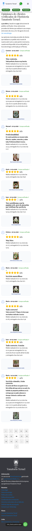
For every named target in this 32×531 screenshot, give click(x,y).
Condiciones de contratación (10, 500)
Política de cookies (6, 495)
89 (6, 441)
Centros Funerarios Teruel (9, 515)
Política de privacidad (7, 497)
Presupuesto (26, 9)
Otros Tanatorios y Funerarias (10, 522)
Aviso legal (4, 490)
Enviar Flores (6, 9)
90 (11, 441)
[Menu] (28, 3)
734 (27, 441)
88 (27, 436)
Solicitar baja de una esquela (10, 504)
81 (16, 431)
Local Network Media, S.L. (11, 479)
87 (21, 436)
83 (26, 431)
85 (11, 436)
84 (6, 436)
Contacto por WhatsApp (8, 507)
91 (16, 441)
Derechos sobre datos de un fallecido (12, 502)
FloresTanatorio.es (15, 476)
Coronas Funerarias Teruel (9, 513)
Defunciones (16, 9)
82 (21, 431)
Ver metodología (6, 33)
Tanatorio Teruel (11, 4)
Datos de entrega (6, 492)
